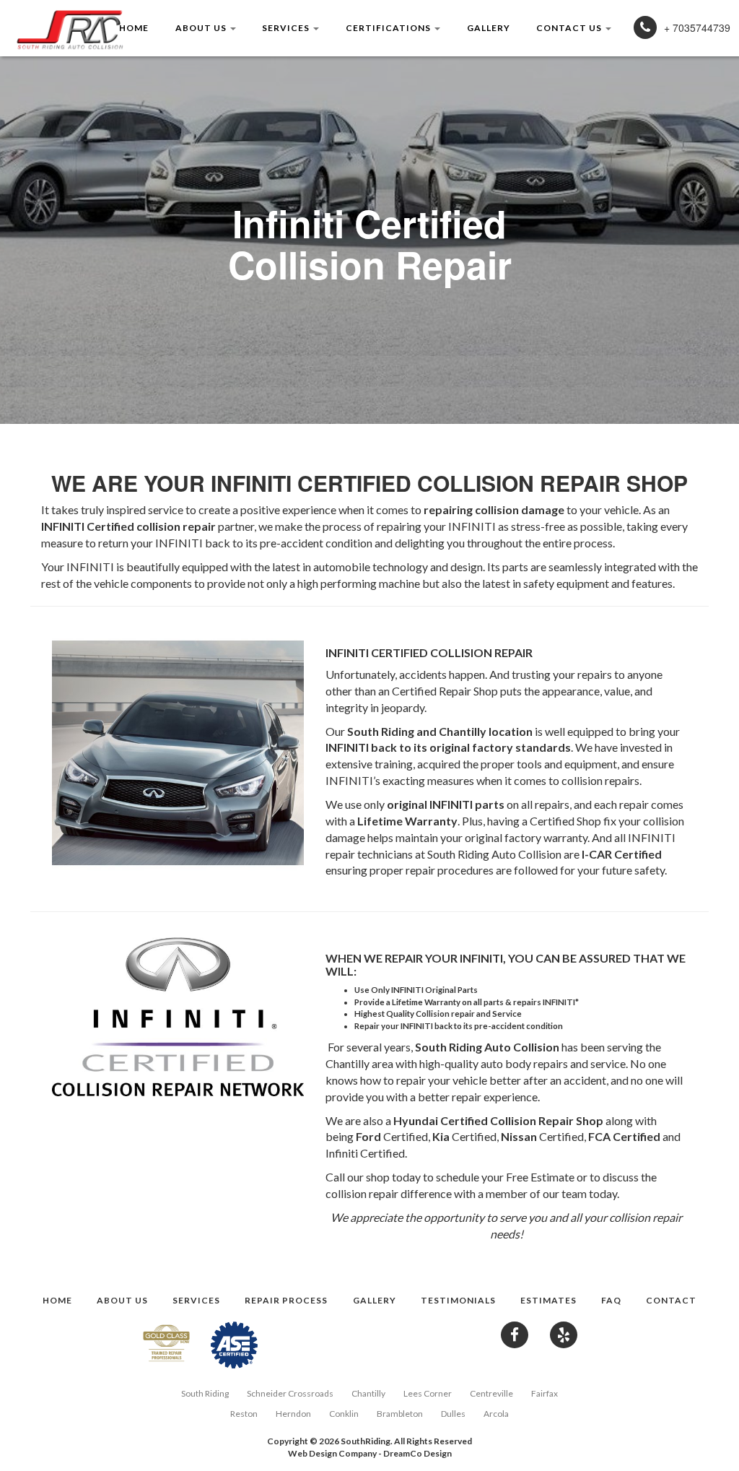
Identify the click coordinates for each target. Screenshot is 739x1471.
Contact (671, 1299)
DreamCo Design (417, 1453)
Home (134, 27)
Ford (368, 1136)
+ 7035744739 (697, 27)
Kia (441, 1136)
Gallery (488, 27)
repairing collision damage (494, 509)
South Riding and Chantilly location (440, 731)
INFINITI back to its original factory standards (448, 747)
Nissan (519, 1136)
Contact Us (570, 27)
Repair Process (286, 1299)
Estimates (548, 1299)
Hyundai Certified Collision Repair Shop (498, 1120)
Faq (611, 1299)
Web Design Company (332, 1453)
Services (287, 27)
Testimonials (458, 1299)
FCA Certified (624, 1136)
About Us (202, 27)
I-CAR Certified (622, 854)
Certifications (389, 27)
